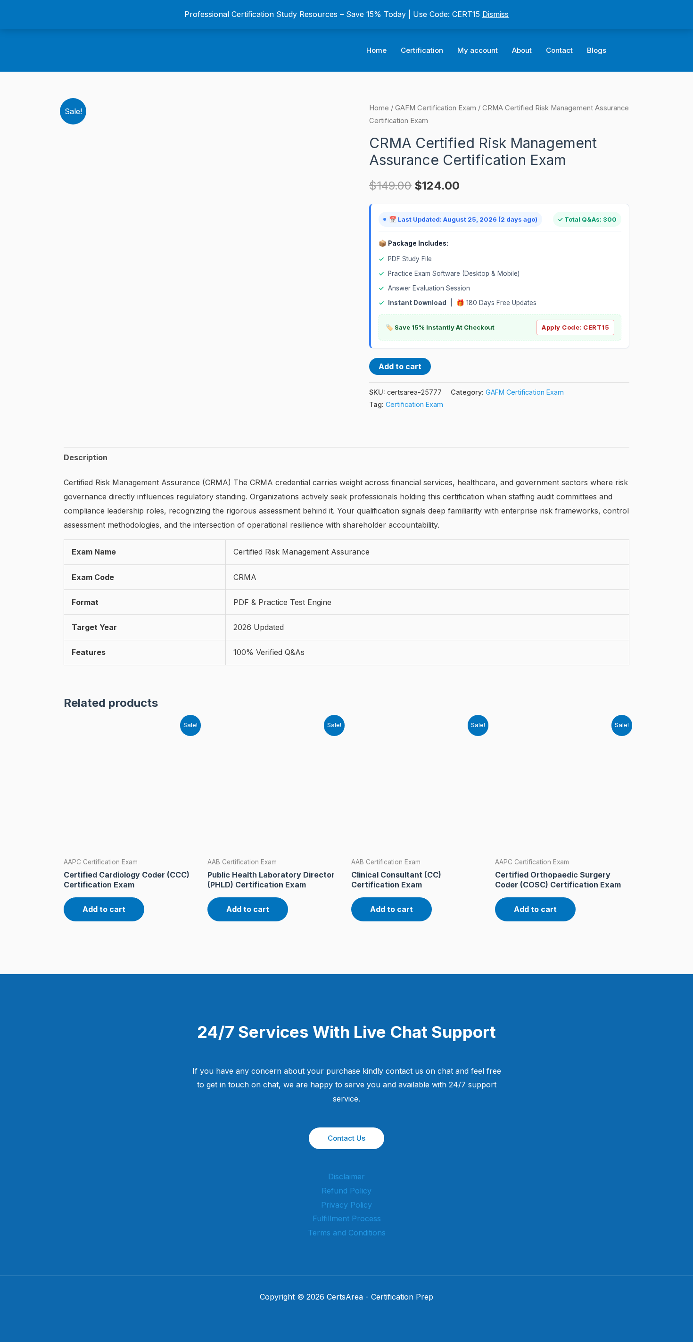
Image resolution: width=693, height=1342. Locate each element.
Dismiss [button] (495, 14)
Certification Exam (414, 404)
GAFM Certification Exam (435, 108)
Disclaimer (346, 1176)
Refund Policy (346, 1190)
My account (477, 50)
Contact (559, 50)
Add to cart (400, 366)
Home (376, 50)
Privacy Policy (346, 1204)
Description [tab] (85, 457)
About (522, 50)
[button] (626, 51)
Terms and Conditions (347, 1232)
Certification (422, 50)
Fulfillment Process (347, 1218)
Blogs (596, 50)
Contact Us (346, 1138)
